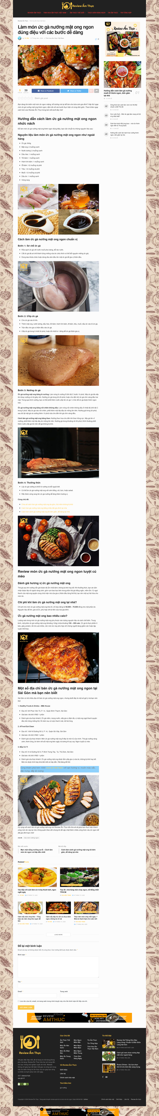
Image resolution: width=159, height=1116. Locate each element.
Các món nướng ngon (31, 838)
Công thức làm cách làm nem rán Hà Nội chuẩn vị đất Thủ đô (123, 106)
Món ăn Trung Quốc (65, 1057)
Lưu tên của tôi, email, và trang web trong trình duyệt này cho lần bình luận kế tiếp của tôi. (53, 1001)
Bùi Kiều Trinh (66, 895)
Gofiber (86, 1099)
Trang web (64, 991)
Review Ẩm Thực (23, 21)
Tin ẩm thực (113, 13)
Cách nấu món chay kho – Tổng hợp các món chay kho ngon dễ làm (29, 919)
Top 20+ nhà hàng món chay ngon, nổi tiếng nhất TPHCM (79, 890)
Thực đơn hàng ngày (96, 13)
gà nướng (63, 1088)
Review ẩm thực (34, 13)
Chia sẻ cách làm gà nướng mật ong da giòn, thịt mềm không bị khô (47, 504)
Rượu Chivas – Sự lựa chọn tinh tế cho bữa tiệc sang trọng (128, 1065)
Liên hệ (63, 1073)
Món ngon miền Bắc (77, 1041)
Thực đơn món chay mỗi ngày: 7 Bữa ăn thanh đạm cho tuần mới (85, 918)
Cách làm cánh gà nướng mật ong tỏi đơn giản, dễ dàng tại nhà (46, 511)
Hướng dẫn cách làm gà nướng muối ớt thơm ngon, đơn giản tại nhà (118, 93)
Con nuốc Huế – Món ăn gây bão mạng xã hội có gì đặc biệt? (125, 115)
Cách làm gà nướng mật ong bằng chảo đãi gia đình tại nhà (44, 508)
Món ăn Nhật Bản (65, 1052)
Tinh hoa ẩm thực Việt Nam (54, 13)
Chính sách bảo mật (67, 1077)
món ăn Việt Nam (54, 767)
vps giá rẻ (21, 1078)
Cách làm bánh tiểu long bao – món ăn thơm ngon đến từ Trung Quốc (125, 124)
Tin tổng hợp (125, 13)
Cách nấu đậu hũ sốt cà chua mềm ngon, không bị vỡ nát (58, 918)
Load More (58, 934)
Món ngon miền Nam (77, 1046)
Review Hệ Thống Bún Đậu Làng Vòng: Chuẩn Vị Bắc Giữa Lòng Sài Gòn (129, 1042)
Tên (20, 982)
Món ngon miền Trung (78, 1052)
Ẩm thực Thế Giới (77, 13)
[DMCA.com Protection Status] (23, 1084)
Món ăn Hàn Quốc (64, 1046)
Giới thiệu (63, 1070)
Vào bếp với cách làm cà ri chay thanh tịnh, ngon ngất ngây (37, 890)
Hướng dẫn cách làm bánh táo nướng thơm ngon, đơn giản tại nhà (124, 134)
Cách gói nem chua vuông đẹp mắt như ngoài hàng (128, 1053)
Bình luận (22, 955)
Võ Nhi (27, 38)
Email (20, 991)
